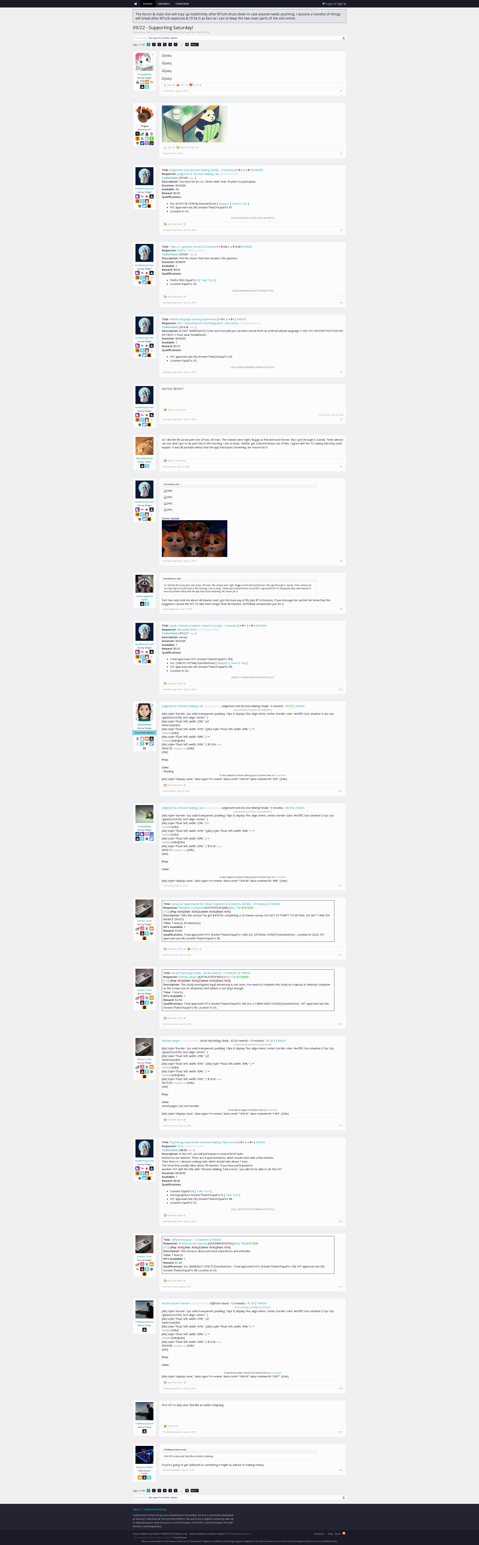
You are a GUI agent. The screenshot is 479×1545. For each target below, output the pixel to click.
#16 (340, 1221)
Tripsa (166, 153)
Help (330, 1533)
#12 (340, 885)
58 (187, 44)
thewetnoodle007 (144, 1467)
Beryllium (319, 1533)
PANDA (258, 170)
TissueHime (190, 32)
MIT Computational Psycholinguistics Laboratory (207, 323)
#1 (341, 91)
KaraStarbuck (144, 458)
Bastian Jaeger (188, 977)
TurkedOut (144, 826)
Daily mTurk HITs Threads (160, 32)
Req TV (234, 907)
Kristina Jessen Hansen (193, 1243)
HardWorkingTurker (144, 188)
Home (135, 3)
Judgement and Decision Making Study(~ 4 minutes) (202, 170)
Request (224, 203)
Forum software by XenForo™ (160, 1533)
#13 (340, 955)
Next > (194, 44)
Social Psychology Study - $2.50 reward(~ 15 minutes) (204, 973)
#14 (340, 1024)
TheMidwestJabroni (144, 1322)
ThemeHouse (180, 1537)
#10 (340, 689)
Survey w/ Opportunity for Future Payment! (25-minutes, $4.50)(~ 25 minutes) (219, 904)
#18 (340, 1388)
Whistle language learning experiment (193, 319)
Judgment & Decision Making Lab (198, 174)
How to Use (239, 203)
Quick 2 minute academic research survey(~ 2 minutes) (203, 625)
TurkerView (169, 178)
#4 (341, 302)
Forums (147, 3)
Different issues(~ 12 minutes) (190, 1239)
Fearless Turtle (144, 921)
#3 (341, 230)
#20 (340, 1470)
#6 (341, 419)
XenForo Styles (217, 1533)
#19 (340, 1432)
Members (164, 3)
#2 (341, 153)
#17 (340, 1286)
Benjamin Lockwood (191, 907)
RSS (344, 1533)
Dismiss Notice (343, 13)
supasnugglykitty (144, 596)
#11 (340, 791)
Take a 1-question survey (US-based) (193, 246)
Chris (180, 1146)
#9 (341, 609)
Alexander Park (186, 629)
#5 (341, 372)
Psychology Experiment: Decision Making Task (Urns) (203, 1142)
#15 (340, 1125)
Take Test (207, 280)
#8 (341, 561)
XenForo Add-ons (198, 1533)
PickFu (181, 250)
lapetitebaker (144, 724)
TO (166, 911)
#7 (341, 466)
